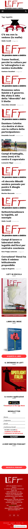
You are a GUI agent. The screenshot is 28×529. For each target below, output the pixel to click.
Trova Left (18, 523)
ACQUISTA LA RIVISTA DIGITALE (14, 315)
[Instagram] (14, 515)
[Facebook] (10, 515)
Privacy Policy (14, 512)
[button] (2, 11)
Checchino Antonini (8, 105)
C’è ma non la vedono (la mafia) (11, 36)
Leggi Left (13, 523)
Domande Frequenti (16, 524)
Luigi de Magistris (7, 269)
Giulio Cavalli (6, 41)
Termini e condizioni (14, 511)
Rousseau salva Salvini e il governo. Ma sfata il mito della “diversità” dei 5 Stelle (13, 96)
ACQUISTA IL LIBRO (14, 356)
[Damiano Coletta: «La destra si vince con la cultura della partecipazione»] (14, 114)
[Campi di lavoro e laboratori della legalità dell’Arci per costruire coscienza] (14, 231)
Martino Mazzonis (7, 193)
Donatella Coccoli (7, 135)
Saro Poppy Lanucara (9, 251)
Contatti (9, 524)
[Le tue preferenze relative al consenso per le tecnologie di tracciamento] (20, 526)
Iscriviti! (14, 437)
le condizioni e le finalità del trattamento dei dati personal (13, 431)
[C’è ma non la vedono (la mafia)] (14, 26)
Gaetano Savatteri (8, 71)
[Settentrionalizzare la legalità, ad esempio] (14, 203)
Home (2, 14)
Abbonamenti (6, 523)
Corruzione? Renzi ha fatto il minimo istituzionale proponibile (13, 261)
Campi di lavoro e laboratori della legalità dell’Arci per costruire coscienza (13, 244)
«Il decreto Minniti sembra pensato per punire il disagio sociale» (13, 185)
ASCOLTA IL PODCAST (14, 467)
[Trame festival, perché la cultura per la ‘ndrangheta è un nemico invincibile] (14, 51)
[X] (18, 515)
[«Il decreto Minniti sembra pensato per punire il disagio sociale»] (14, 172)
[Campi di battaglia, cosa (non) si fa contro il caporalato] (14, 145)
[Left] (14, 4)
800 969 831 (12, 505)
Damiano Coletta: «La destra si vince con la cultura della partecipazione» (13, 127)
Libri (23, 523)
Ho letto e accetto (13, 431)
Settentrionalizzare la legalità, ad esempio (12, 214)
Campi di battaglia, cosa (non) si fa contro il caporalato (13, 156)
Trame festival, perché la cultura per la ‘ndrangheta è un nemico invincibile (14, 63)
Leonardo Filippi (7, 163)
